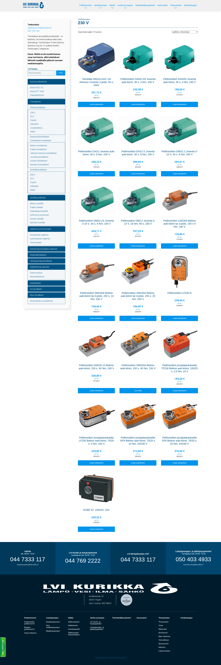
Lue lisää (138, 391)
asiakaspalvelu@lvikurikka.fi (39, 28)
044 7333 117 (27, 559)
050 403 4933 (193, 559)
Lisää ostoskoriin (96, 104)
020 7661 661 (34, 31)
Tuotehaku (32, 69)
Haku (61, 73)
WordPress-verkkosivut (117, 658)
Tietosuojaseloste (101, 658)
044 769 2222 (83, 560)
